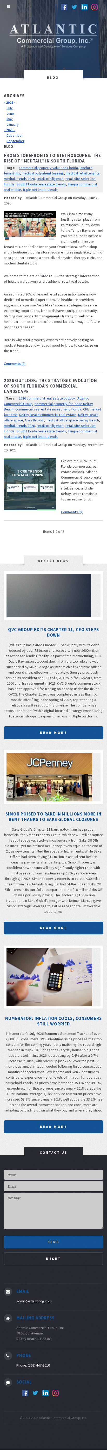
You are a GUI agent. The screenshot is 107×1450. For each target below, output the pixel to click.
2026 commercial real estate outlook (47, 398)
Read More (53, 732)
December (14, 135)
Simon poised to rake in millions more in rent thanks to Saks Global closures (53, 816)
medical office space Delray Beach (72, 420)
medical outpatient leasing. (43, 173)
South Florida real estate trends (41, 184)
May (9, 119)
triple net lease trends (40, 189)
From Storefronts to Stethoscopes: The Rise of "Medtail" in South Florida (52, 158)
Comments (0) (14, 363)
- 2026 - (9, 102)
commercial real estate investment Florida (48, 409)
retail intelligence (50, 178)
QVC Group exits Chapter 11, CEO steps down (53, 632)
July (9, 108)
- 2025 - (9, 130)
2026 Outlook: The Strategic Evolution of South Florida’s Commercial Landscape (50, 386)
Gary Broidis (34, 420)
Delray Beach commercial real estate (47, 414)
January (12, 124)
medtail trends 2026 (19, 178)
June (10, 113)
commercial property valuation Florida (48, 167)
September (15, 140)
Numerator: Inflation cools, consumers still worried (53, 1021)
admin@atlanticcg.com (34, 1301)
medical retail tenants (82, 173)
